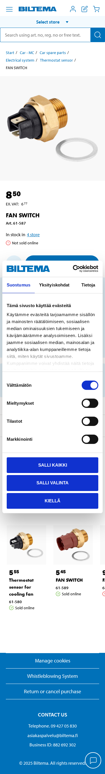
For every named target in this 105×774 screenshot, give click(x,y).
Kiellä (52, 500)
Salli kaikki (52, 464)
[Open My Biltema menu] (73, 9)
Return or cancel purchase (52, 691)
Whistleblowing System (52, 676)
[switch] (90, 403)
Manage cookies (52, 660)
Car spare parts (53, 52)
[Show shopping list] (84, 9)
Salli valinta (52, 482)
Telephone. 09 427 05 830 (52, 726)
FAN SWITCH (69, 580)
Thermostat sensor (56, 60)
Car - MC (27, 52)
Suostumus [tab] (18, 284)
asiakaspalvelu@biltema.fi (52, 735)
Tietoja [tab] (88, 284)
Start (10, 52)
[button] (52, 22)
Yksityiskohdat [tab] (54, 284)
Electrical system (20, 60)
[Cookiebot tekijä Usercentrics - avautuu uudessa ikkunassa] (74, 269)
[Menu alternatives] (9, 9)
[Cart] (96, 9)
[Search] (97, 35)
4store (33, 234)
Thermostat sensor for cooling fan (21, 587)
